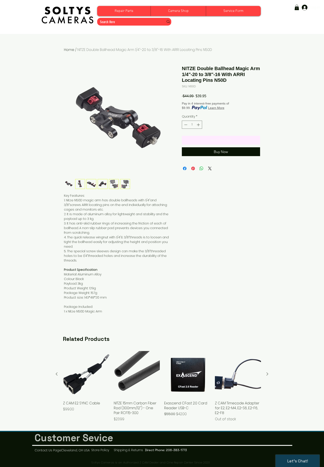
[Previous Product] (56, 374)
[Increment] (198, 125)
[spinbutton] (192, 125)
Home (69, 49)
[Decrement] (185, 125)
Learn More (216, 108)
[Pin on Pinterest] (193, 168)
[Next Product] (267, 374)
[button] (296, 7)
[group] (162, 389)
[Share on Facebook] (184, 168)
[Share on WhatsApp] (201, 168)
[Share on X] (209, 168)
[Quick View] (86, 374)
